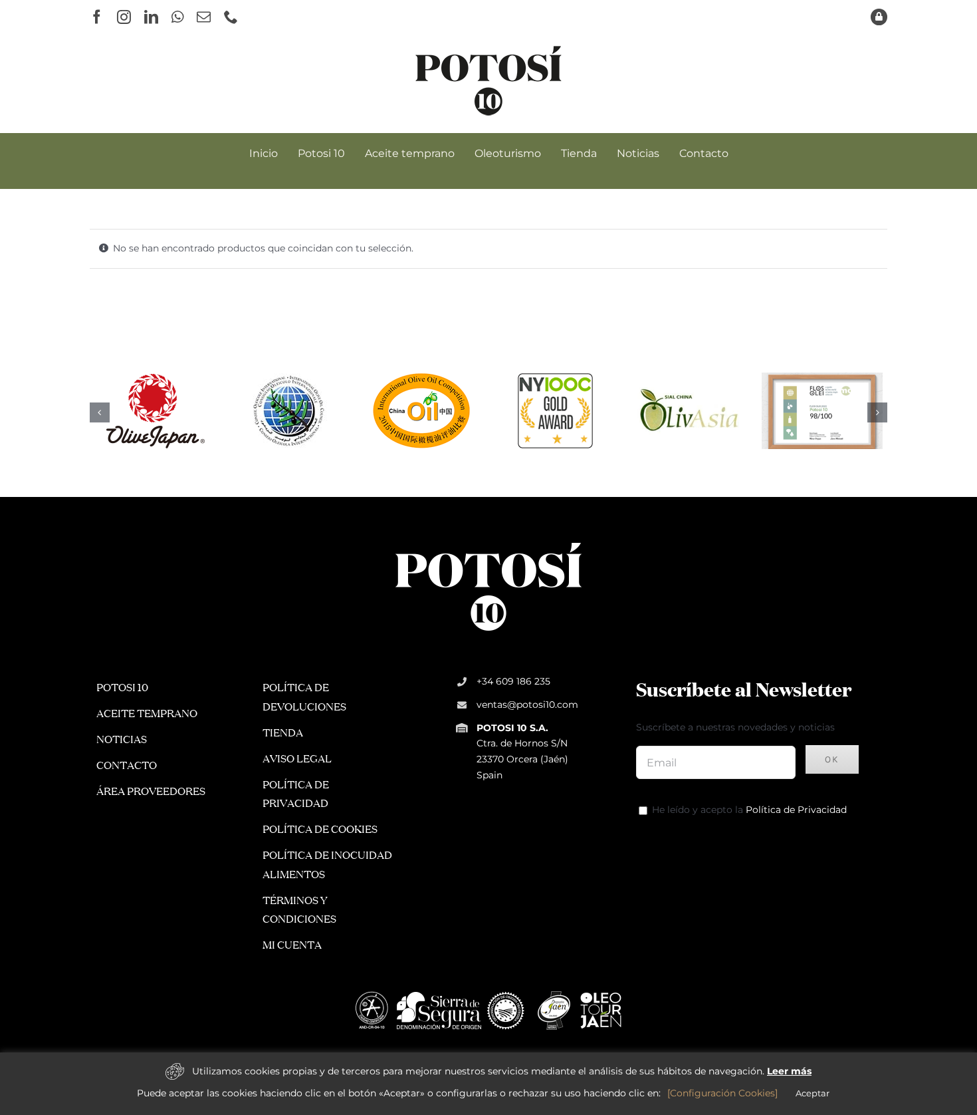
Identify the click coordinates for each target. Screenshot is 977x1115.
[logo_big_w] (488, 542)
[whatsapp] (177, 17)
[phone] (231, 17)
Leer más (789, 1071)
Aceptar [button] (812, 1093)
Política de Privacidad (796, 810)
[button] (100, 412)
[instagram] (124, 17)
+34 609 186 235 (513, 681)
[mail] (204, 17)
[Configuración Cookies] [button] (722, 1093)
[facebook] (97, 17)
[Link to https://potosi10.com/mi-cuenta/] (879, 17)
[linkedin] (151, 17)
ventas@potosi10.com (527, 705)
